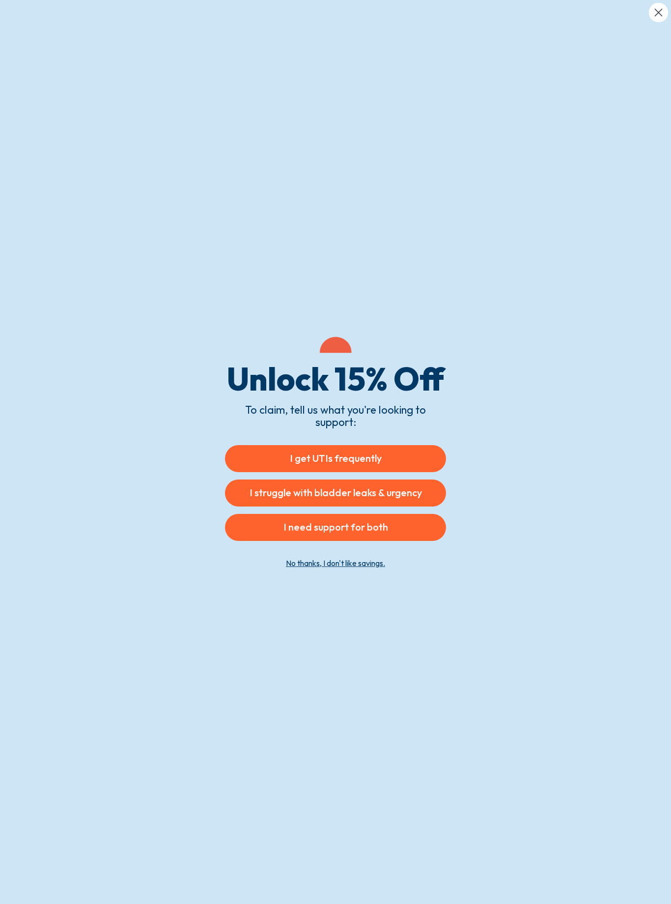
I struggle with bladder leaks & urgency (336, 492)
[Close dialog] (658, 12)
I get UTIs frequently (336, 458)
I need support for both (335, 527)
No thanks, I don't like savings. (335, 563)
